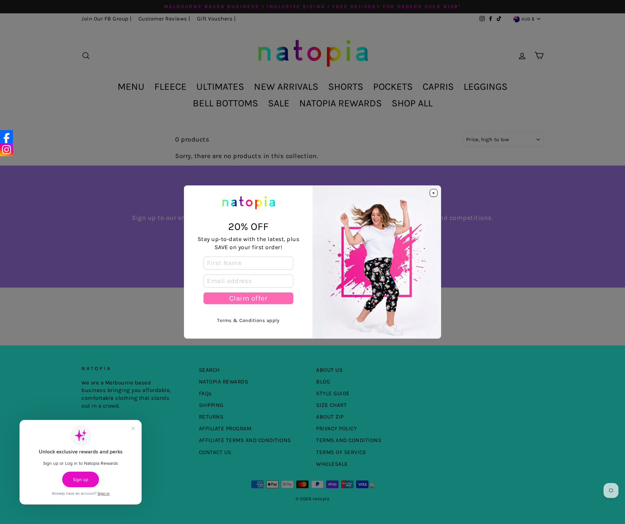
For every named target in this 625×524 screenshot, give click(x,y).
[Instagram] (6, 149)
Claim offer (248, 298)
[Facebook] (6, 136)
